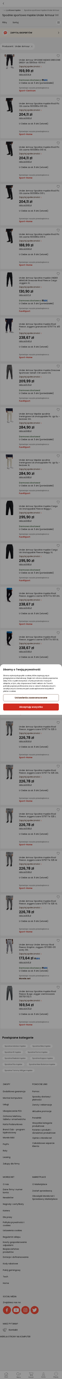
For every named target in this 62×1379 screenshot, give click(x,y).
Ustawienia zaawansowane (31, 697)
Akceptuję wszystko (31, 707)
